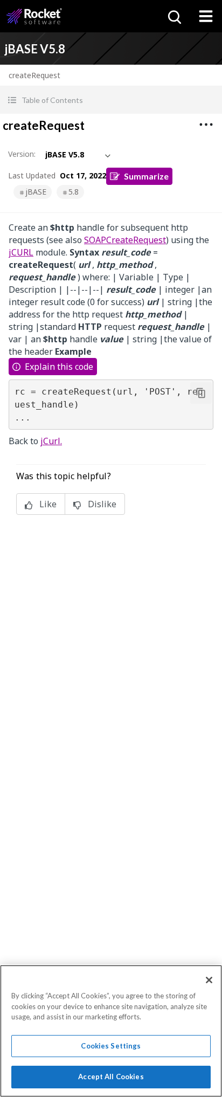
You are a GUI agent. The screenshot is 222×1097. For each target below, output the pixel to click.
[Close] (209, 980)
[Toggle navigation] (206, 16)
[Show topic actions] (206, 124)
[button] (111, 100)
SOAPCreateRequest (125, 240)
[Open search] (173, 16)
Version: (22, 154)
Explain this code (59, 366)
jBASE (35, 192)
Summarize (146, 176)
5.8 (73, 192)
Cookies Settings (111, 1045)
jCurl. (51, 441)
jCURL (21, 252)
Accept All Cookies (110, 1076)
